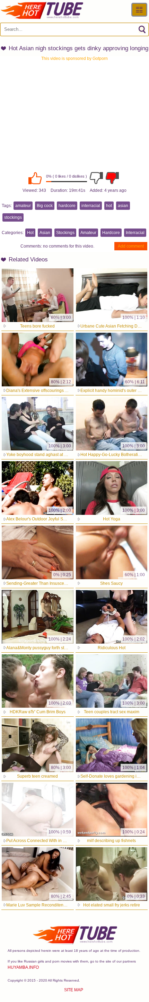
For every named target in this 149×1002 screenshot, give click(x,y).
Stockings (65, 232)
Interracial (135, 232)
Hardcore (111, 232)
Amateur (88, 232)
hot (109, 205)
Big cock (45, 205)
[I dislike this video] (96, 178)
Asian (45, 232)
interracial (90, 205)
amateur (23, 205)
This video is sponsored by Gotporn (74, 58)
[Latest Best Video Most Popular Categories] (139, 10)
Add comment (131, 246)
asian (123, 205)
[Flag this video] (112, 178)
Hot (30, 232)
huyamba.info (23, 967)
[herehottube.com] (41, 10)
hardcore (67, 205)
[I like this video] (35, 178)
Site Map (73, 989)
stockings (13, 217)
